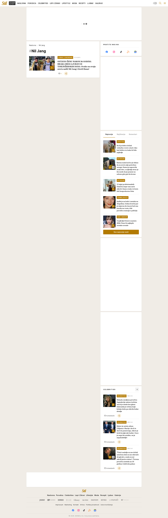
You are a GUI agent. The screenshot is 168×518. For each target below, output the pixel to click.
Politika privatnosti (92, 505)
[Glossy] (77, 500)
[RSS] (128, 52)
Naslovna (32, 45)
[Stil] (4, 3)
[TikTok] (121, 52)
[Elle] (68, 500)
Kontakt (76, 505)
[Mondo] (51, 500)
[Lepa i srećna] (85, 500)
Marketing (68, 505)
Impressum (59, 505)
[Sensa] (104, 500)
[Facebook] (106, 52)
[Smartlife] (94, 500)
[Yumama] (113, 500)
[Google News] (135, 52)
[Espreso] (61, 500)
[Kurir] (42, 500)
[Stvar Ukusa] (125, 500)
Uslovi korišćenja (107, 505)
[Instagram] (113, 52)
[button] (59, 73)
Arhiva (82, 505)
